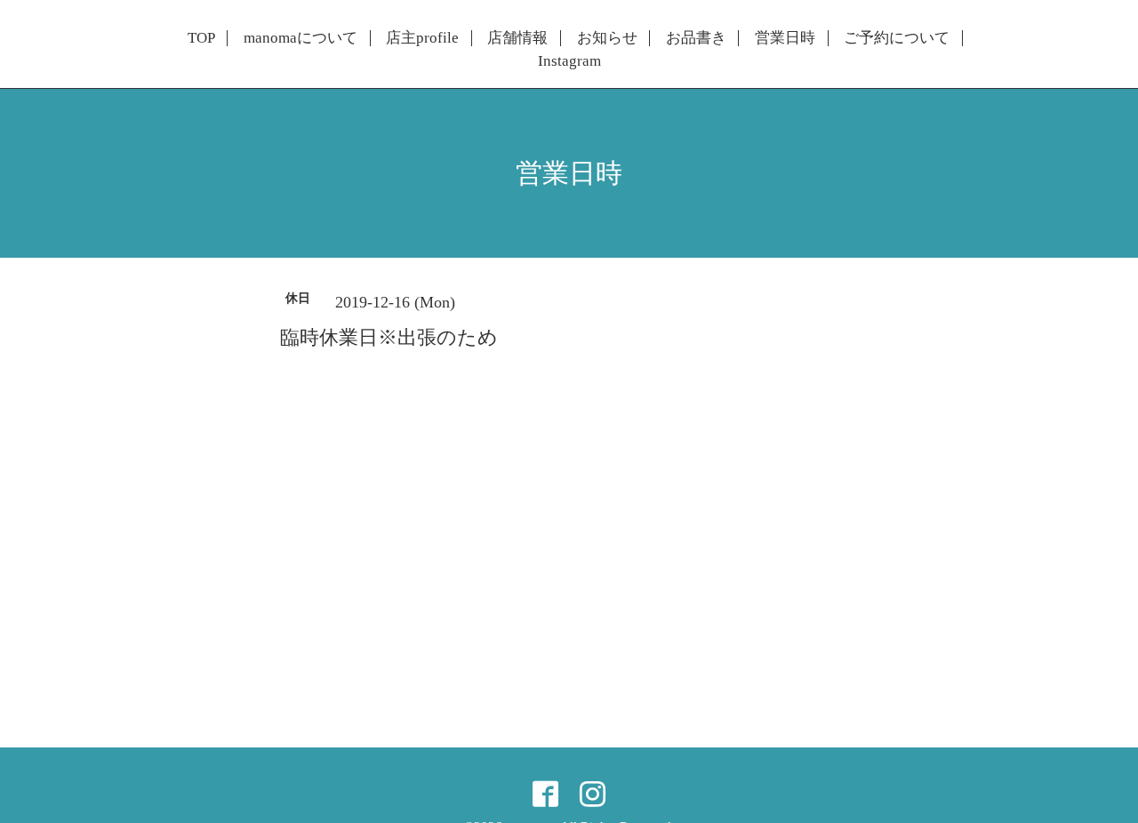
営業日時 (785, 38)
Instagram (569, 61)
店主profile (422, 38)
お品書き (696, 38)
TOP (201, 38)
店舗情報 (517, 38)
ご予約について (897, 38)
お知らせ (607, 38)
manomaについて (300, 38)
